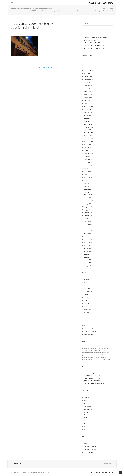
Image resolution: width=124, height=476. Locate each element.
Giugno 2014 (88, 186)
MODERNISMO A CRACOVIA (92, 40)
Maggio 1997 (88, 257)
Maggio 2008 (88, 218)
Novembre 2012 (89, 201)
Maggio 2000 (88, 251)
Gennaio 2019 (88, 121)
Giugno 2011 (88, 207)
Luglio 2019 (87, 109)
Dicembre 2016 (88, 156)
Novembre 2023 (89, 85)
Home (104, 8)
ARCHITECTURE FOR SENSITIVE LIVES (94, 45)
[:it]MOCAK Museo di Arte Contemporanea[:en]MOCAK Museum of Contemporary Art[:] (55, 11)
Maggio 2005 (88, 236)
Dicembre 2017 (88, 136)
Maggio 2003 (88, 242)
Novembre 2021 (89, 94)
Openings (87, 303)
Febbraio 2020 (88, 100)
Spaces (86, 312)
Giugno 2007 (88, 224)
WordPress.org (88, 335)
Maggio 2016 (88, 165)
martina (24, 32)
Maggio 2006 (88, 230)
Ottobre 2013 (88, 195)
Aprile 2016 (87, 168)
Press (85, 306)
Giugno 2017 (88, 151)
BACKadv (46, 472)
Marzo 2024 (87, 82)
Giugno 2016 (88, 162)
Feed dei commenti (90, 332)
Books (85, 282)
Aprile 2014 (87, 192)
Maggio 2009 (88, 216)
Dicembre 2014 (88, 180)
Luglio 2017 (87, 148)
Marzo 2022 (87, 88)
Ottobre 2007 (88, 221)
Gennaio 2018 (88, 133)
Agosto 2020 (88, 97)
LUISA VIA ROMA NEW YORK (92, 43)
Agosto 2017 (88, 145)
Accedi (86, 326)
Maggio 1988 (88, 263)
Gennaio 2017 (88, 153)
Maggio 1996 (88, 260)
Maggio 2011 (88, 210)
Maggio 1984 (88, 266)
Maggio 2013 (88, 198)
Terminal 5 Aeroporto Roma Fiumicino (95, 37)
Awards (86, 279)
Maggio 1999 (88, 254)
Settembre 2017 (88, 142)
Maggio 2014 (88, 189)
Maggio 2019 (88, 115)
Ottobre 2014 (88, 183)
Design (86, 294)
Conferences (88, 291)
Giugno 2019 (88, 112)
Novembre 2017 (89, 139)
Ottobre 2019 (88, 103)
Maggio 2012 (88, 204)
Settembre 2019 (88, 106)
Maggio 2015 (88, 177)
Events (86, 297)
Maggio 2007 (88, 227)
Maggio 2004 (88, 239)
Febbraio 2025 (88, 77)
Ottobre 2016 (88, 159)
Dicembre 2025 (88, 71)
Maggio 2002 (88, 245)
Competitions (88, 288)
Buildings (110, 8)
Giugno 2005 (88, 233)
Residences (87, 309)
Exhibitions (87, 300)
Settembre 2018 (88, 127)
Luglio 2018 (87, 130)
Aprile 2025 (87, 74)
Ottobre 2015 (88, 174)
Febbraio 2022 (88, 91)
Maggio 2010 (88, 213)
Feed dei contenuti (90, 329)
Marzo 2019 (87, 118)
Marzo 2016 (87, 171)
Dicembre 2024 (88, 80)
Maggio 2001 (88, 248)
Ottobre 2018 (88, 124)
